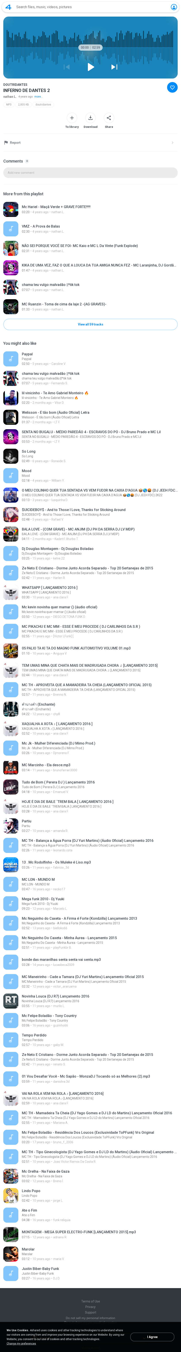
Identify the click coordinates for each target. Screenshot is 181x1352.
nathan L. (10, 96)
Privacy (90, 1307)
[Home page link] (8, 7)
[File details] (90, 209)
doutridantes (43, 104)
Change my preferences (21, 1343)
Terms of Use (90, 1301)
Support (90, 1312)
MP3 (8, 104)
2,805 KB (23, 104)
